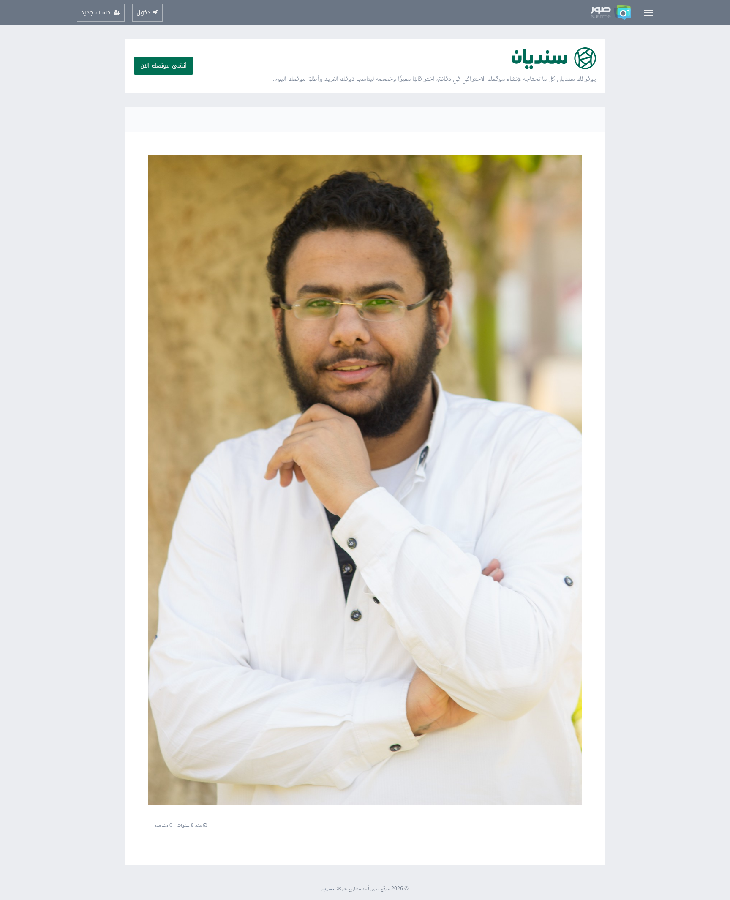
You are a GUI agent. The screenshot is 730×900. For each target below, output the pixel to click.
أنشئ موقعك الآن (163, 65)
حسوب (328, 889)
